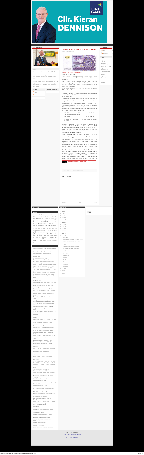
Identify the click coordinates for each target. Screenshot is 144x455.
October (64, 253)
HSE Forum (84, 44)
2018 (63, 219)
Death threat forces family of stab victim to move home (44, 290)
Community (47, 218)
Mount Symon (52, 228)
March (64, 262)
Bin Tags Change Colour (67, 250)
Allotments (35, 214)
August (64, 257)
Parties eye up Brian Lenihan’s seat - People (42, 253)
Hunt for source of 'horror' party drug (40, 411)
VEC (43, 238)
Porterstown (48, 232)
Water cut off (36, 240)
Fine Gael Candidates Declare (39, 422)
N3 (39, 230)
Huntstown (35, 226)
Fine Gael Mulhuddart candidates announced (42, 419)
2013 (63, 228)
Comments (105, 53)
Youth (44, 240)
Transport (51, 237)
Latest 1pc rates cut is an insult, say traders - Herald (44, 401)
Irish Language (75, 170)
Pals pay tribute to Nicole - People (40, 385)
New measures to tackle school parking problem (43, 409)
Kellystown (49, 226)
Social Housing (37, 235)
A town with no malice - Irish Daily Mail (41, 369)
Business (53, 214)
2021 (63, 213)
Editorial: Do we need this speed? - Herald (41, 391)
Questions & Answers (37, 415)
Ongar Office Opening (37, 423)
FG (68, 44)
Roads (44, 234)
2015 (63, 224)
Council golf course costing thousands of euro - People (44, 361)
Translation (81, 170)
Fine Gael (103, 61)
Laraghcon (54, 226)
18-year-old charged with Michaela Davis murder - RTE (44, 311)
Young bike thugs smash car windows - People (42, 288)
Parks (48, 230)
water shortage (37, 242)
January (64, 266)
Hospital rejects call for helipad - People (41, 351)
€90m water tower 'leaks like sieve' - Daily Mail (42, 343)
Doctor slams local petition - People (40, 258)
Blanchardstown (46, 214)
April (63, 261)
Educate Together (36, 221)
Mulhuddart (35, 230)
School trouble (36, 406)
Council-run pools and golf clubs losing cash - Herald (44, 364)
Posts (104, 50)
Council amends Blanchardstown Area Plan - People (43, 386)
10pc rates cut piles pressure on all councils (42, 398)
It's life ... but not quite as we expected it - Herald (43, 330)
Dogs (55, 218)
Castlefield (42, 216)
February (65, 264)
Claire (36, 92)
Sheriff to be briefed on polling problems (41, 403)
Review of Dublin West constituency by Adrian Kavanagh (44, 264)
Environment (45, 221)
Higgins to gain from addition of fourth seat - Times (43, 266)
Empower (103, 68)
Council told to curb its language (39, 404)
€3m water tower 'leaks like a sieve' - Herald (42, 341)
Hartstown (41, 225)
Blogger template (5, 453)
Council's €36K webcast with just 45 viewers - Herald (44, 362)
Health (46, 225)
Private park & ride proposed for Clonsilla (41, 417)
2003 (63, 273)
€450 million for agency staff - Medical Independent (43, 261)
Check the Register (105, 77)
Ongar (43, 230)
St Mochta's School (52, 235)
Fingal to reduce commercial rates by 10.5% (71, 241)
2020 (63, 215)
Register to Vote (104, 76)
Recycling (38, 233)
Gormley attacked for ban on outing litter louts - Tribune (44, 300)
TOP (143, 453)
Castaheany (35, 216)
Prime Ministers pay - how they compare (71, 246)
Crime (52, 218)
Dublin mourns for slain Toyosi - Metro (41, 370)
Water (52, 238)
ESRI (102, 79)
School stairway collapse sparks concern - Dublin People (44, 282)
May (64, 259)
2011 (63, 231)
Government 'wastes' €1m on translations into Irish (79, 49)
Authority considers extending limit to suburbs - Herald (44, 393)
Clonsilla (38, 218)
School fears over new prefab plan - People (42, 291)
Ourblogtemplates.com (28, 453)
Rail (55, 232)
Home (101, 44)
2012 (63, 230)
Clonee (54, 216)
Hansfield (35, 225)
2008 (63, 268)
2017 (63, 220)
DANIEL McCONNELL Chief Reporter (72, 72)
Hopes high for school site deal (39, 394)
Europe (52, 221)
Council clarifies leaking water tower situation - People (44, 335)
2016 (63, 222)
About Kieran (45, 44)
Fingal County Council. (45, 223)
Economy (50, 220)
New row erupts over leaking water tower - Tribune (43, 274)
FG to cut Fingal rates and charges (40, 396)
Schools (52, 234)
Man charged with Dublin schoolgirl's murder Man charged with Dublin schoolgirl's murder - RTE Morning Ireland (44, 308)
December (65, 237)
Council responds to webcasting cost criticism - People (44, 356)
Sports (45, 235)
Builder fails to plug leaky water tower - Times (42, 340)
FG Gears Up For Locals (38, 420)
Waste (47, 238)
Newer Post (64, 202)
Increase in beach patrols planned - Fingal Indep (43, 259)
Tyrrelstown (36, 238)
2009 (63, 235)
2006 (63, 271)
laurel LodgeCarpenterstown (51, 240)
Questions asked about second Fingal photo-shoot (43, 283)
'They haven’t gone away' (38, 412)
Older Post (95, 202)
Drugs (36, 220)
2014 (63, 226)
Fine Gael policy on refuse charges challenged (42, 414)
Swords (37, 237)
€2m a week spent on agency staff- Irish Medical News (44, 267)
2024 (63, 209)
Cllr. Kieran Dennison (39, 93)
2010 (63, 233)
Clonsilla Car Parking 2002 (38, 425)
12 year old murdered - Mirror (39, 325)
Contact (54, 44)
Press (61, 44)
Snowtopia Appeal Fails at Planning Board (71, 248)
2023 (63, 211)
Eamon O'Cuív (69, 170)
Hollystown (52, 225)
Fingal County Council (105, 59)
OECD (102, 80)
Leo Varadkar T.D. (104, 64)
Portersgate (39, 232)
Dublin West (42, 220)
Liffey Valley (37, 228)
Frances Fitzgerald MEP (106, 66)
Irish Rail (103, 82)
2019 (63, 217)
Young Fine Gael (104, 69)
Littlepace (44, 228)
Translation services (37, 407)
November (65, 251)
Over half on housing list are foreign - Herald (42, 262)
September (65, 255)
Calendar (93, 44)
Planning (75, 44)
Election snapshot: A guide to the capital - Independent (44, 272)
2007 (63, 270)
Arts (40, 214)
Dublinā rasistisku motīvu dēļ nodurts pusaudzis (43, 427)
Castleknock (48, 216)
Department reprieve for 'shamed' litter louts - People (43, 301)
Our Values (103, 63)
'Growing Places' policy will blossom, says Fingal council (44, 251)
